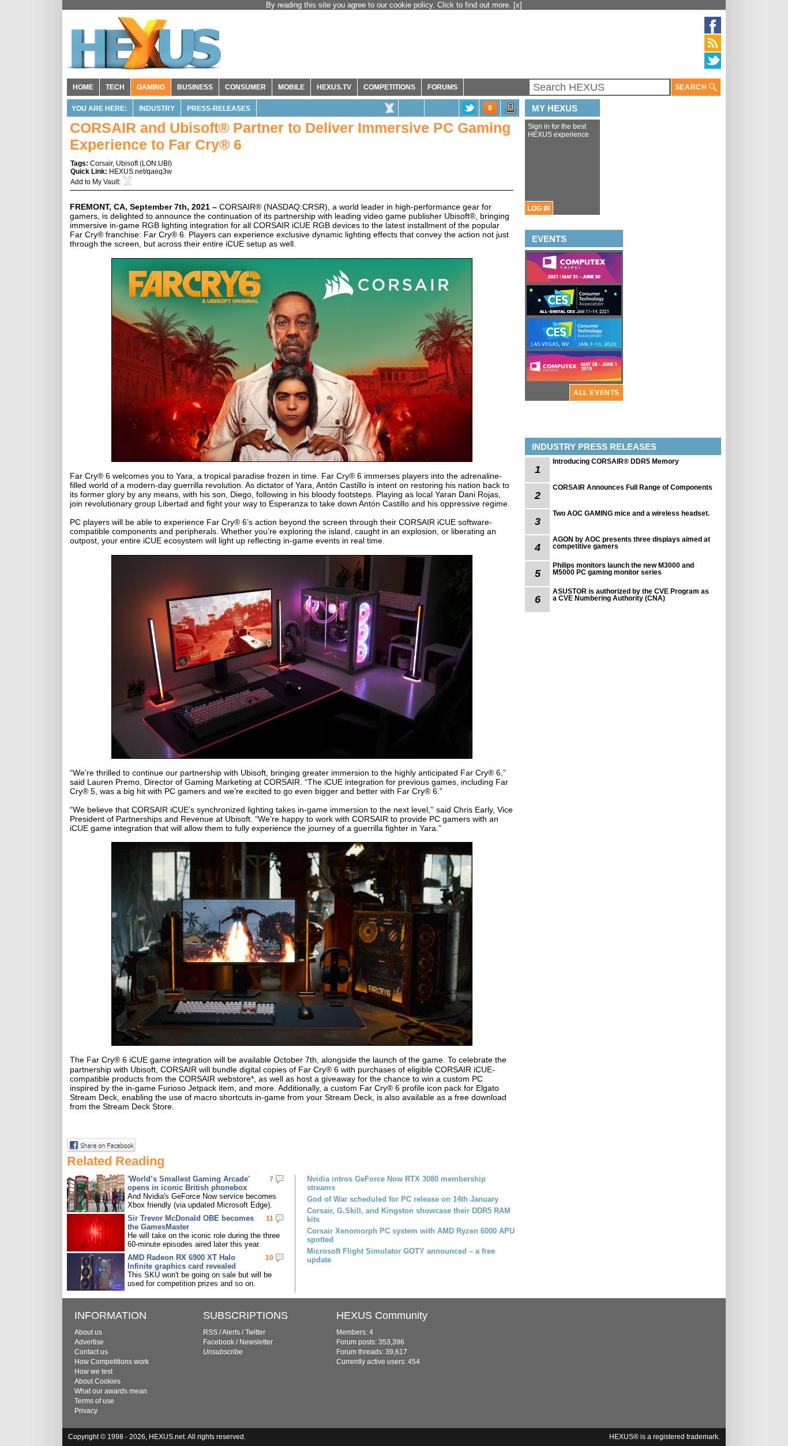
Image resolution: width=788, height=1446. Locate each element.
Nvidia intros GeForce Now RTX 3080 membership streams (396, 1183)
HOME (83, 87)
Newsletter (256, 1342)
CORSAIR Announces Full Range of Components (632, 487)
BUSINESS (195, 87)
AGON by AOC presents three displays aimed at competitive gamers (631, 543)
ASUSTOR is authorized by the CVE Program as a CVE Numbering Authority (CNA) (631, 595)
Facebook (218, 1342)
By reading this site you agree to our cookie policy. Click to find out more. (389, 5)
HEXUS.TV (334, 87)
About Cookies (97, 1381)
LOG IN (538, 208)
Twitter (255, 1332)
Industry (157, 109)
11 (269, 1218)
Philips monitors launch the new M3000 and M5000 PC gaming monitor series (623, 569)
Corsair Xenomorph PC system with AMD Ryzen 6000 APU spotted (411, 1235)
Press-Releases (218, 109)
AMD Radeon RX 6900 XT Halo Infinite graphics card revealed (181, 1261)
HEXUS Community (381, 1315)
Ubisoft (127, 163)
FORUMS (442, 87)
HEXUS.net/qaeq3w (140, 171)
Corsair (101, 163)
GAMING (151, 87)
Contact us (91, 1352)
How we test (93, 1371)
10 (269, 1258)
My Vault (105, 182)
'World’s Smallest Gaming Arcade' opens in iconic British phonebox (188, 1183)
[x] (517, 5)
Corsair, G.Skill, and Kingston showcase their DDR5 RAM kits (409, 1215)
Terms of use (94, 1401)
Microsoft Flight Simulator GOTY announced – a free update (401, 1255)
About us (88, 1332)
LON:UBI (156, 163)
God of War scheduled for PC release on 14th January (402, 1199)
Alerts (231, 1332)
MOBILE (291, 87)
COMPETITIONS (389, 87)
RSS (210, 1332)
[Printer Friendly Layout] (510, 111)
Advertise (89, 1342)
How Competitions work (111, 1362)
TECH (115, 87)
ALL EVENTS (596, 393)
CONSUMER (245, 87)
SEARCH (692, 87)
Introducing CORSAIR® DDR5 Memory (616, 461)
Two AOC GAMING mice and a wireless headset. (631, 513)
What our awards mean (110, 1391)
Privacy (85, 1411)
